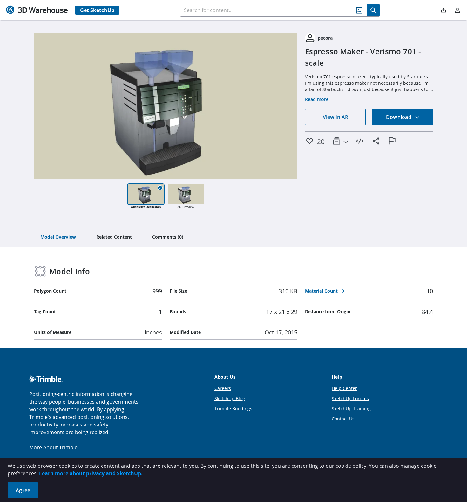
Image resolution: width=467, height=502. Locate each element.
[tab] (58, 237)
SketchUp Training (351, 409)
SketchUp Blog (229, 398)
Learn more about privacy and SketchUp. (91, 473)
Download (399, 117)
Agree (23, 490)
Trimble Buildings (233, 409)
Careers (222, 388)
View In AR (335, 117)
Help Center (344, 388)
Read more (316, 99)
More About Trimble (53, 447)
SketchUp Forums (350, 398)
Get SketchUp (97, 10)
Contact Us (343, 419)
